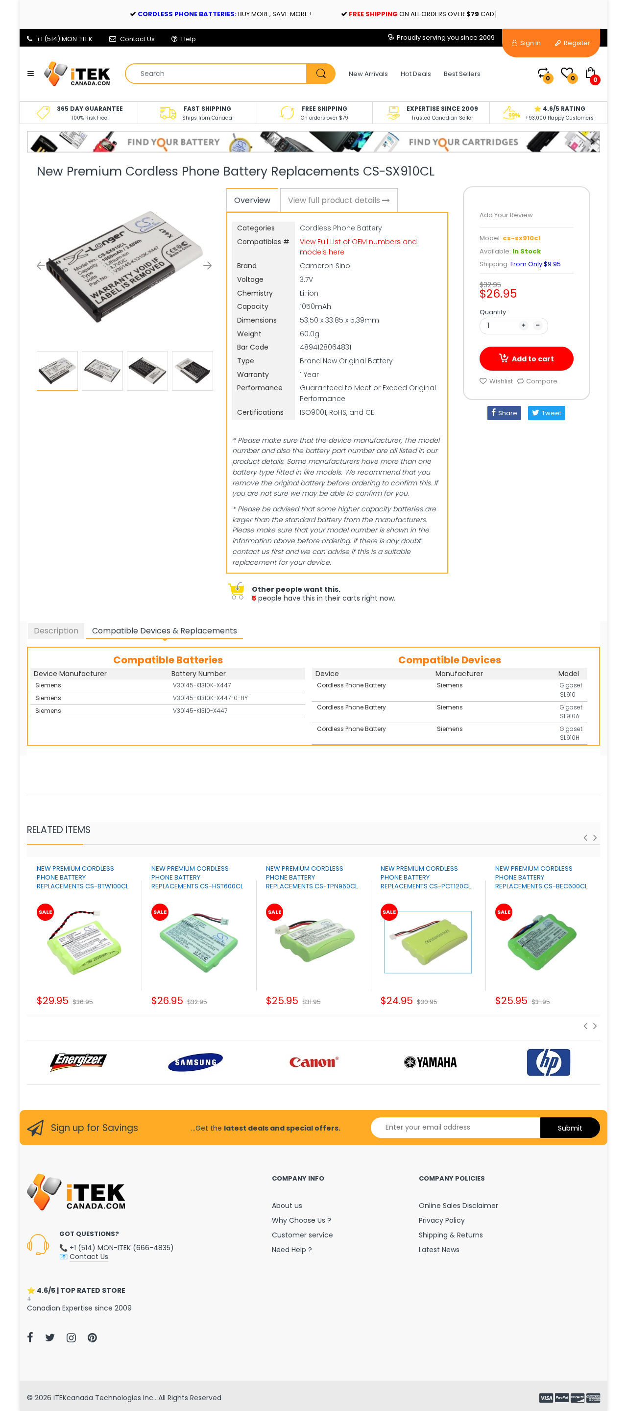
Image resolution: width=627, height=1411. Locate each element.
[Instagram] (71, 1337)
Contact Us (137, 39)
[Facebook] (30, 1337)
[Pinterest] (92, 1337)
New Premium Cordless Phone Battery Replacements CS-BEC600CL (541, 877)
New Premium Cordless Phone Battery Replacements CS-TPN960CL (312, 877)
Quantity (493, 312)
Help (188, 39)
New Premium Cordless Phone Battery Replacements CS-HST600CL (197, 877)
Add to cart (533, 359)
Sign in (530, 43)
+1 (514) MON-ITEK (64, 39)
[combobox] (230, 73)
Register (576, 43)
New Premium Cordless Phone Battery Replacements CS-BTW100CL (82, 877)
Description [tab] (56, 630)
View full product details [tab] (335, 200)
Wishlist (501, 381)
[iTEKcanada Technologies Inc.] (77, 73)
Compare (541, 381)
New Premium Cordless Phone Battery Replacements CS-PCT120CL (426, 877)
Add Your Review (506, 215)
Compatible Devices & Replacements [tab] (164, 630)
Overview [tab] (252, 200)
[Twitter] (50, 1337)
